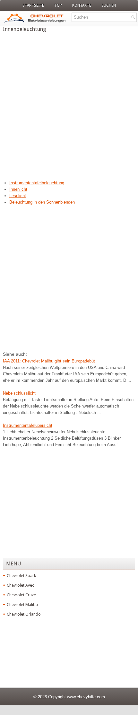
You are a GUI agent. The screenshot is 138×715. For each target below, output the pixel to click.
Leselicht (17, 195)
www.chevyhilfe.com (86, 696)
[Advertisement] (69, 104)
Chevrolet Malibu (22, 604)
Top (58, 5)
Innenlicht (18, 189)
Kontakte (81, 5)
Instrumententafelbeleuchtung (36, 182)
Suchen (108, 5)
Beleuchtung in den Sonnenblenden (42, 202)
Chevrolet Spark (21, 575)
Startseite (33, 5)
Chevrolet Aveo (21, 585)
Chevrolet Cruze (21, 594)
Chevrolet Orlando (24, 614)
